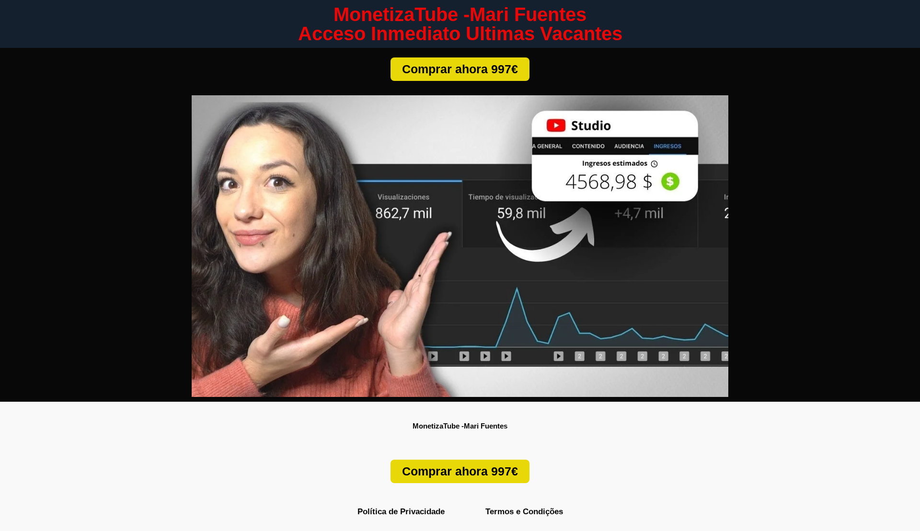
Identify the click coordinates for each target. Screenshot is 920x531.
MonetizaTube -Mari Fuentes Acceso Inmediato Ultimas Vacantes (460, 24)
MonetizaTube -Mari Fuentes (460, 426)
